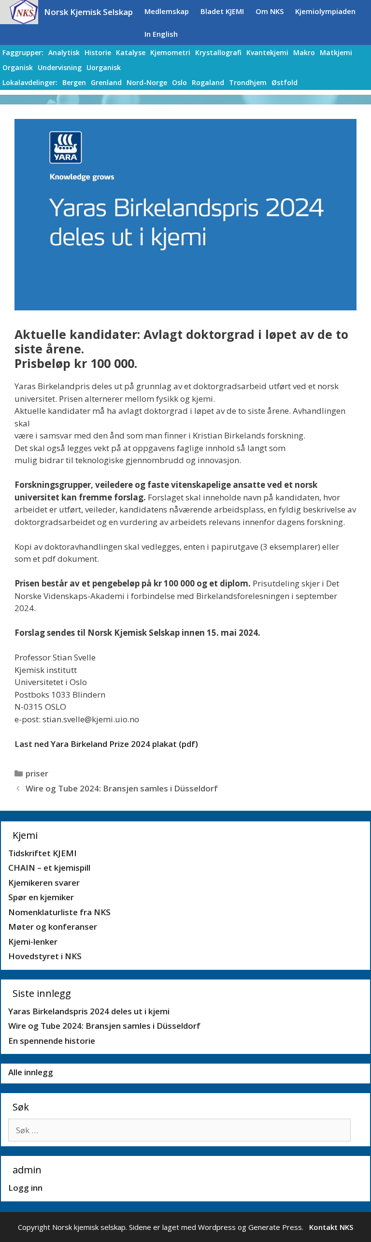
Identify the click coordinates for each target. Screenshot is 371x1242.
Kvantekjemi (267, 52)
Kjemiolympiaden (325, 11)
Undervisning (60, 67)
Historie (98, 52)
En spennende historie (51, 1040)
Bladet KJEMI (222, 11)
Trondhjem (248, 82)
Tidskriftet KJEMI (42, 853)
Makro (304, 52)
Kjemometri (170, 52)
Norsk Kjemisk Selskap (88, 11)
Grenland (106, 82)
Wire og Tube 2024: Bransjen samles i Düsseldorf (122, 788)
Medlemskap (166, 11)
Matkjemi (336, 52)
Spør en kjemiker (41, 897)
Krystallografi (218, 52)
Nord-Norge (147, 82)
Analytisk (64, 52)
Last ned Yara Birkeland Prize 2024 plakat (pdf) (106, 743)
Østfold (284, 82)
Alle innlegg (30, 1072)
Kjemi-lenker (32, 941)
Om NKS (270, 11)
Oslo (179, 82)
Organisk (17, 67)
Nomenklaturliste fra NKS (59, 912)
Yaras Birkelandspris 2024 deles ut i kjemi (89, 1011)
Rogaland (208, 82)
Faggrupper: (22, 52)
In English (161, 34)
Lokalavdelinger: (29, 82)
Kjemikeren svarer (44, 882)
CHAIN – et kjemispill (49, 867)
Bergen (74, 82)
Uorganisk (103, 67)
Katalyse (130, 52)
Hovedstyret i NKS (45, 956)
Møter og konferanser (52, 926)
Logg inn (25, 1187)
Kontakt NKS (331, 1227)
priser (37, 773)
